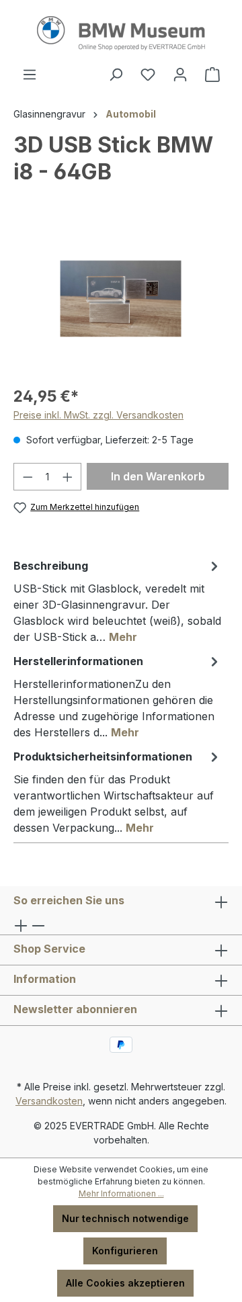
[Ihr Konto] (180, 74)
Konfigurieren (125, 1250)
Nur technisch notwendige (125, 1218)
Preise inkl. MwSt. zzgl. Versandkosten (98, 415)
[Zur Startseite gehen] (121, 33)
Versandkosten (49, 1100)
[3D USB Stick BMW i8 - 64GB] (120, 298)
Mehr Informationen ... (121, 1193)
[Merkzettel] (148, 74)
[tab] (117, 600)
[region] (121, 298)
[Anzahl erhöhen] (68, 476)
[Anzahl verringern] (27, 476)
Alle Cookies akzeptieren (125, 1283)
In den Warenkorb (158, 476)
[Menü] (29, 74)
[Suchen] (115, 74)
